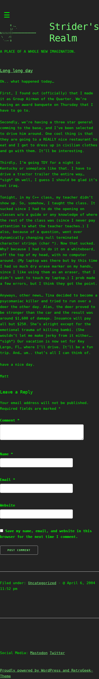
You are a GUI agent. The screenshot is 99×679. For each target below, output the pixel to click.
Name (6, 454)
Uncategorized (42, 583)
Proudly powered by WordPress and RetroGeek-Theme (46, 673)
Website (7, 505)
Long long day (16, 70)
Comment (9, 420)
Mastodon (39, 653)
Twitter (57, 653)
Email (7, 480)
